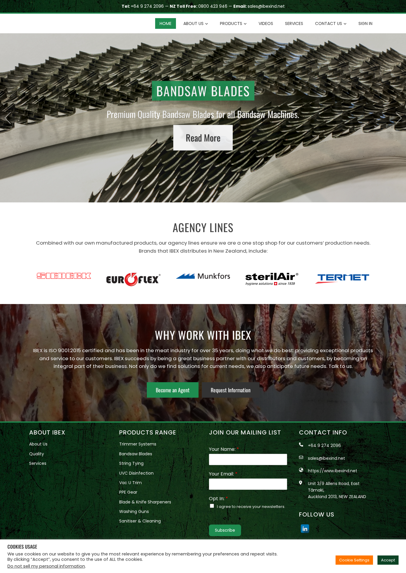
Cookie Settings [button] (354, 560)
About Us (193, 23)
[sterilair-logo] (203, 279)
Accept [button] (388, 560)
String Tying (131, 463)
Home (165, 23)
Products (231, 23)
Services (294, 23)
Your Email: (223, 474)
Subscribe (225, 530)
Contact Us (328, 23)
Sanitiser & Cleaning (140, 521)
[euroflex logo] (64, 279)
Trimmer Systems (137, 444)
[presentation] (7, 118)
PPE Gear (128, 492)
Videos (266, 23)
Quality (36, 454)
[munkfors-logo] (133, 276)
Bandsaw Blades (135, 454)
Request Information (231, 390)
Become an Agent (173, 390)
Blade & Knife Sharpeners (145, 502)
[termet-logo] (272, 279)
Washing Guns (134, 511)
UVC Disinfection (136, 473)
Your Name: (224, 449)
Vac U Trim (130, 483)
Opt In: (218, 499)
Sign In (365, 23)
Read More (203, 140)
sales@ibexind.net (266, 6)
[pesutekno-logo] (342, 279)
